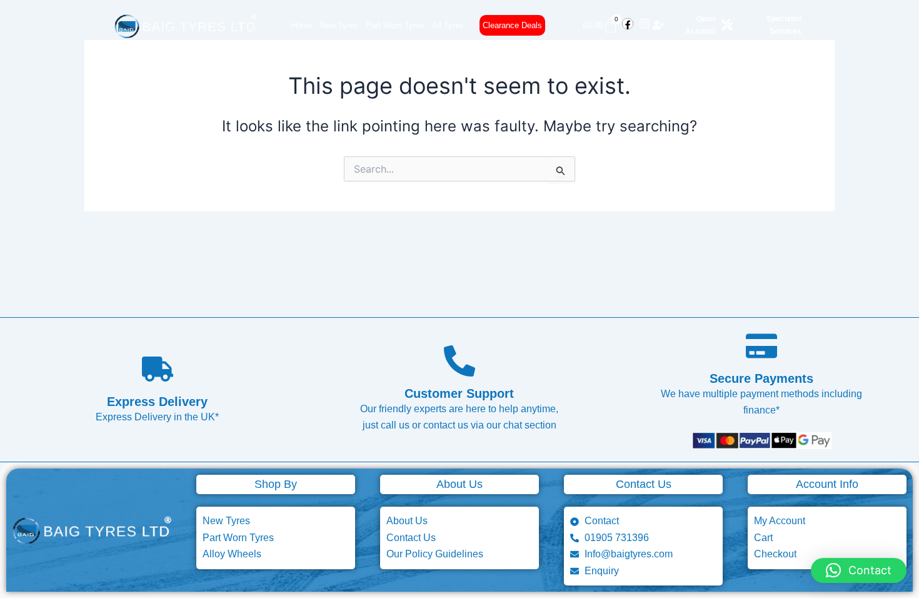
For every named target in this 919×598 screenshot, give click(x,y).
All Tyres (448, 25)
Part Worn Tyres (395, 25)
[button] (858, 570)
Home (302, 25)
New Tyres (339, 25)
